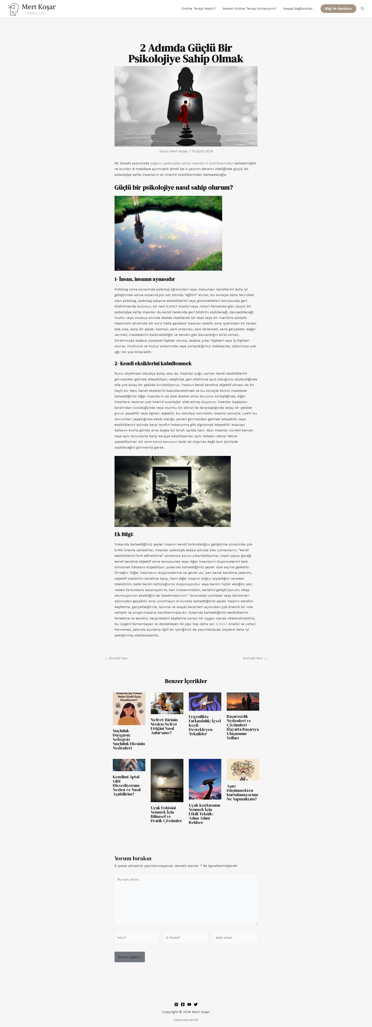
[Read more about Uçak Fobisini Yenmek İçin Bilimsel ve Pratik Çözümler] (167, 780)
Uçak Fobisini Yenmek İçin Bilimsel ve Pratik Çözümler (166, 814)
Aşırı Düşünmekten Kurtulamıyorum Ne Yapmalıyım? (242, 792)
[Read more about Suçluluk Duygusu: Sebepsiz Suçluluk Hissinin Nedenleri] (129, 708)
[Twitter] (196, 1004)
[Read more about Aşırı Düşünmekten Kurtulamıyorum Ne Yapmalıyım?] (243, 769)
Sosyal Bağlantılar (298, 8)
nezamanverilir (186, 1020)
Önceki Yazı (116, 658)
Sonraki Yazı (255, 658)
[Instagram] (176, 1004)
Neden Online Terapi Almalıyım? (249, 8)
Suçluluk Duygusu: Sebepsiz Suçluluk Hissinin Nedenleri (129, 739)
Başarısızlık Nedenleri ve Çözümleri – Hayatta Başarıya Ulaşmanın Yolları (243, 727)
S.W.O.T (222, 624)
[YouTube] (189, 1004)
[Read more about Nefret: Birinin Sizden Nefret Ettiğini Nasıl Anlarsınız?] (167, 703)
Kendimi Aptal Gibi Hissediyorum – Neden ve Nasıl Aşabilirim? (128, 785)
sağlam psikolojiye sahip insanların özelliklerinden (192, 163)
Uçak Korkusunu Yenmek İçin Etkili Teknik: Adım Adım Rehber (204, 813)
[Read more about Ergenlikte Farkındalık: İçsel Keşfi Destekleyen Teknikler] (205, 701)
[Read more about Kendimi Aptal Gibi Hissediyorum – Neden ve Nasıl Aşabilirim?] (129, 765)
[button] (338, 8)
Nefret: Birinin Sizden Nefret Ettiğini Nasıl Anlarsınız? (164, 726)
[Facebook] (183, 1004)
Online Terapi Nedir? (199, 8)
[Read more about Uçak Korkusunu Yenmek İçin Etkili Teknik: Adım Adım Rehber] (205, 779)
